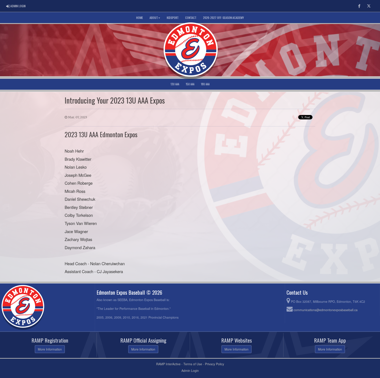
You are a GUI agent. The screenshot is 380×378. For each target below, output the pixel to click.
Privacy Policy (214, 364)
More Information (50, 349)
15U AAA (190, 84)
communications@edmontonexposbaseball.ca (326, 310)
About (154, 17)
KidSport (173, 17)
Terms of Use (192, 364)
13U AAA (175, 84)
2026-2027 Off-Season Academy (223, 17)
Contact (190, 17)
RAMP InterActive (168, 364)
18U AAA (205, 84)
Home (139, 17)
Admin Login (190, 370)
